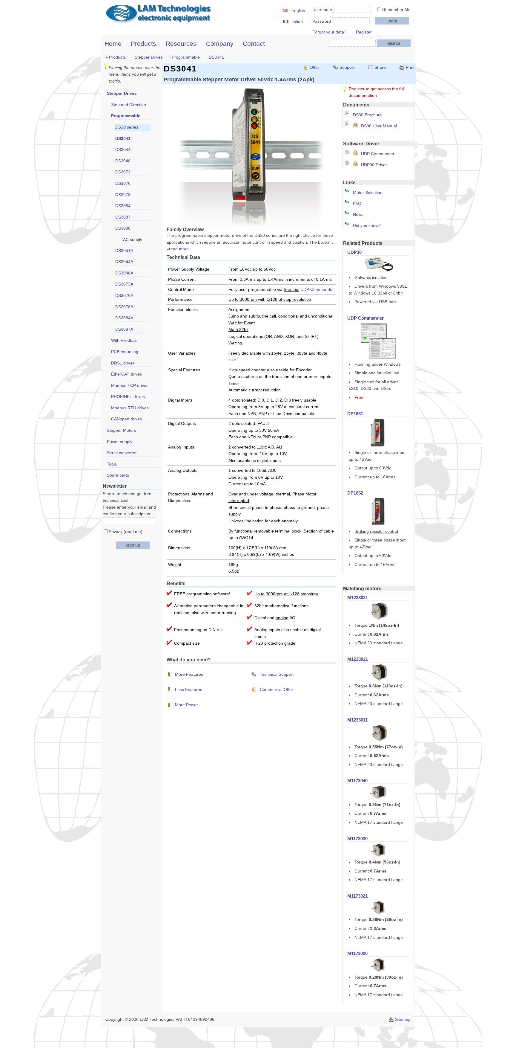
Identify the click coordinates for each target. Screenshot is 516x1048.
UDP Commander (377, 153)
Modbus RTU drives (130, 407)
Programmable (186, 57)
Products (143, 43)
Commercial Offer (276, 689)
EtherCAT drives (126, 374)
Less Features (188, 689)
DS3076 (122, 183)
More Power (186, 704)
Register (364, 32)
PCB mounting (124, 351)
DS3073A (124, 284)
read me (133, 531)
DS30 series (126, 127)
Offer (314, 67)
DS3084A (124, 317)
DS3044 (122, 149)
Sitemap (403, 1019)
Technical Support (277, 674)
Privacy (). (126, 531)
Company (220, 43)
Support (347, 67)
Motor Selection (368, 192)
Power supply (119, 441)
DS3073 (122, 172)
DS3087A (124, 329)
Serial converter (122, 452)
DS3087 (122, 217)
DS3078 (122, 194)
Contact (254, 43)
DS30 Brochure (367, 114)
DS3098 (122, 228)
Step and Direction (128, 104)
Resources (181, 43)
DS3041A (124, 250)
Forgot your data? (329, 32)
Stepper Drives (149, 57)
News (358, 214)
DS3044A (124, 261)
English (298, 10)
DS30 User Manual (379, 125)
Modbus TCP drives (129, 385)
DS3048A (124, 273)
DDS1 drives (123, 363)
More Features (189, 674)
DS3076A (124, 295)
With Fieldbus (124, 340)
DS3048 (122, 160)
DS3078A (124, 306)
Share (380, 67)
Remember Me (396, 9)
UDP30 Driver (374, 164)
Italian (297, 21)
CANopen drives (126, 419)
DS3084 (122, 205)
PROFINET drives (128, 396)
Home (113, 43)
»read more (178, 248)
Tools (112, 464)
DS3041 (216, 57)
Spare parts (118, 475)
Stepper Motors (121, 430)
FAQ (357, 203)
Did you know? (367, 225)
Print (410, 67)
